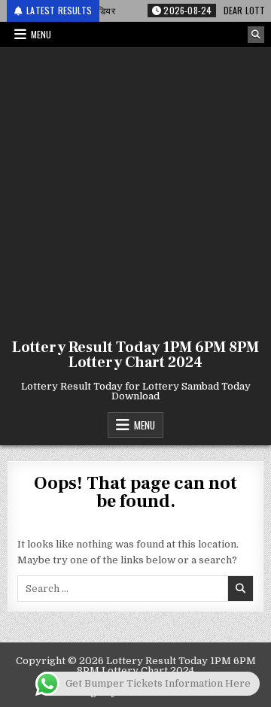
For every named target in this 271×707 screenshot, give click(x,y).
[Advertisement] (135, 190)
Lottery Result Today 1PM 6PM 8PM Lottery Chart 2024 (135, 355)
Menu (41, 34)
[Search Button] (256, 34)
